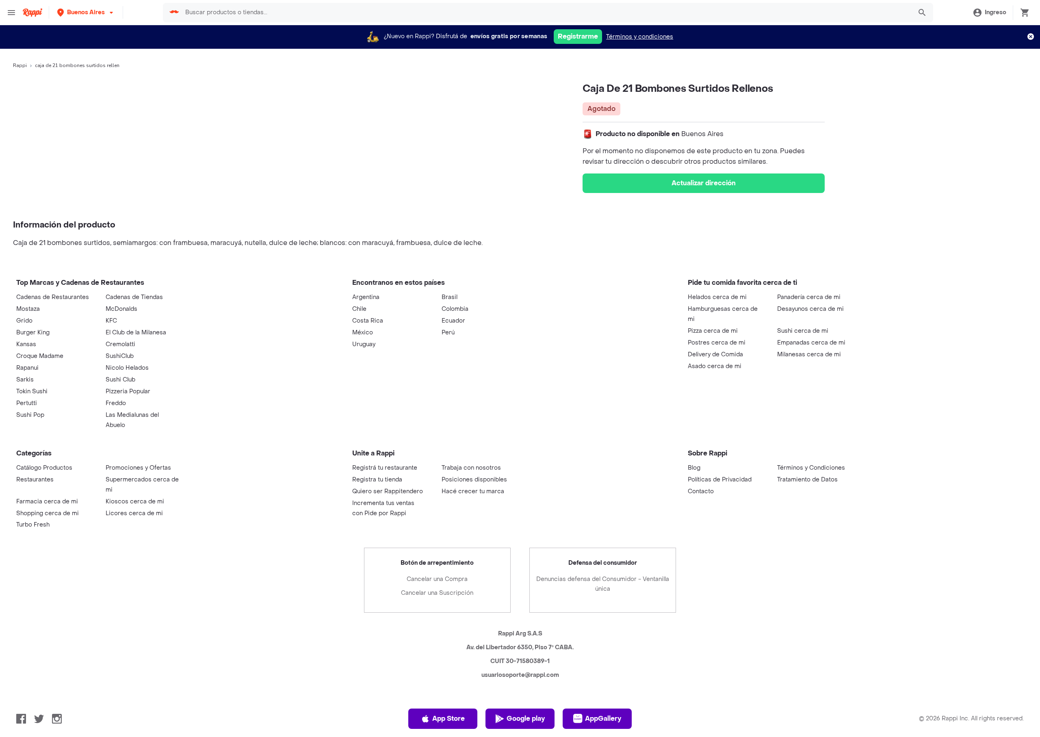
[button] (86, 12)
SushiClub (120, 356)
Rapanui (27, 368)
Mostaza (28, 309)
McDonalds (121, 309)
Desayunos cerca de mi (810, 309)
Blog (694, 468)
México (362, 332)
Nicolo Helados (127, 368)
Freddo (116, 403)
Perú (448, 332)
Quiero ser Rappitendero (387, 491)
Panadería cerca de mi (809, 297)
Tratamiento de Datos (807, 479)
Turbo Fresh (33, 525)
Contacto (701, 491)
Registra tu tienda (377, 479)
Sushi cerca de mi (802, 331)
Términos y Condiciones (811, 468)
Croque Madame (39, 356)
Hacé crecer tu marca (473, 491)
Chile (359, 309)
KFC (111, 321)
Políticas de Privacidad (720, 479)
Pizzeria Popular (128, 391)
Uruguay (363, 344)
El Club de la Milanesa (136, 332)
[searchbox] (546, 12)
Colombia (455, 309)
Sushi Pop (30, 415)
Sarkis (25, 380)
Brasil (449, 297)
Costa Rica (367, 321)
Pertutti (26, 403)
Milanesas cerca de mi (809, 354)
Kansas (26, 344)
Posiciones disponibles (474, 479)
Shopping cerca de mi (47, 513)
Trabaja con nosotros (471, 468)
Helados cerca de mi (717, 297)
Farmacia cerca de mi (47, 501)
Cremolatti (120, 344)
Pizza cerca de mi (713, 331)
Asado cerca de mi (714, 366)
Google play (526, 718)
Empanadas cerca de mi (811, 343)
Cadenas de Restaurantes (52, 297)
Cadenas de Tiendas (134, 297)
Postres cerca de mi (716, 343)
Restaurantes (35, 479)
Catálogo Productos (44, 468)
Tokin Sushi (32, 391)
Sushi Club (120, 380)
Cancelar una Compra (437, 579)
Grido (24, 321)
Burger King (33, 332)
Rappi (20, 65)
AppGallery (603, 718)
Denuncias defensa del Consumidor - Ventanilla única (602, 584)
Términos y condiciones (639, 37)
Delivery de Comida (715, 354)
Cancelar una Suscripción (437, 593)
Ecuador (453, 321)
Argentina (365, 297)
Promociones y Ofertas (138, 468)
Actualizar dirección (704, 183)
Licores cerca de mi (134, 513)
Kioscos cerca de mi (135, 501)
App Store (448, 718)
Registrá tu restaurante (384, 468)
